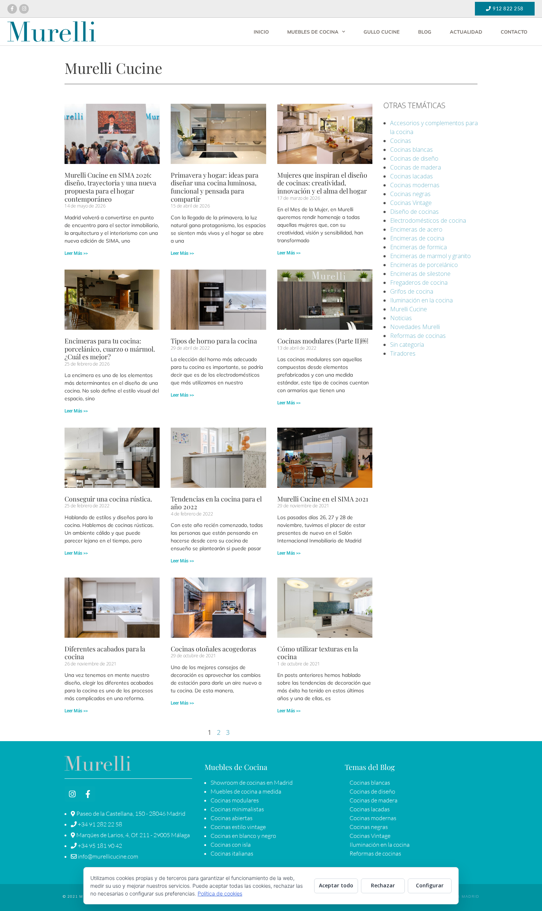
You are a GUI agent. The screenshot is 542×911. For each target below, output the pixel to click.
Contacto (514, 32)
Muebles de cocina (312, 32)
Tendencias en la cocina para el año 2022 (216, 502)
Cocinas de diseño (414, 158)
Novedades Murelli (415, 327)
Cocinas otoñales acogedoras (213, 648)
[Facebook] (12, 9)
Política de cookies (220, 893)
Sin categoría (407, 344)
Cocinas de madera (415, 167)
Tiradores (403, 353)
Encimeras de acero (416, 229)
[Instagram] (24, 9)
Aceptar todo (336, 885)
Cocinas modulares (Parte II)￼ (322, 340)
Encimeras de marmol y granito (430, 256)
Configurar (430, 885)
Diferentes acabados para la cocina (105, 652)
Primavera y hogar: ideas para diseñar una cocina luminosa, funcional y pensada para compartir (214, 187)
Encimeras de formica (418, 247)
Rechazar (383, 885)
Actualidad (466, 32)
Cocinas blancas (411, 149)
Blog (424, 32)
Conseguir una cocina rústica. (108, 498)
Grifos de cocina (411, 291)
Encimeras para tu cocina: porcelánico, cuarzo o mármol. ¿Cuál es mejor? (110, 348)
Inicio (261, 32)
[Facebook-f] (87, 794)
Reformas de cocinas (418, 336)
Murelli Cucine (408, 309)
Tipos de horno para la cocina (214, 340)
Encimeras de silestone (420, 274)
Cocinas (400, 141)
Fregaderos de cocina (419, 282)
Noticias (401, 318)
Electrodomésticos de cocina (428, 220)
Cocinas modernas (414, 185)
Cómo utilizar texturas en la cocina (317, 652)
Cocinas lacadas (411, 176)
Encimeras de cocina (417, 238)
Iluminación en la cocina (421, 300)
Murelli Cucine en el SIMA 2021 (322, 498)
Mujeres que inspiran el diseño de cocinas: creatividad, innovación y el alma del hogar (322, 183)
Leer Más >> (76, 253)
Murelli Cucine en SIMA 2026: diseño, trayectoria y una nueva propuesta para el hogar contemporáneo (110, 187)
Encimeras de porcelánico (424, 265)
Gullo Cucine (382, 32)
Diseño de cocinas (414, 212)
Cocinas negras (410, 194)
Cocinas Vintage (411, 203)
